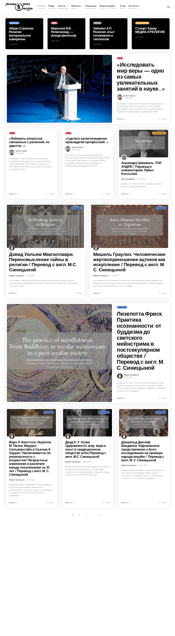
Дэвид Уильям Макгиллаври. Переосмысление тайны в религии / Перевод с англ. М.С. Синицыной (43, 261)
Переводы (14, 23)
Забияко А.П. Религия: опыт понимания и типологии (104, 33)
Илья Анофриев (128, 179)
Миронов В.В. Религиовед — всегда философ (63, 32)
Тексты (97, 23)
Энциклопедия (142, 23)
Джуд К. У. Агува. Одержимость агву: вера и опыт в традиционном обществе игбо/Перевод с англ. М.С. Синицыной (85, 449)
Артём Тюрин (129, 95)
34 (100, 515)
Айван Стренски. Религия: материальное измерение (21, 33)
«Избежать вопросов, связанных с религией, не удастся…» (29, 142)
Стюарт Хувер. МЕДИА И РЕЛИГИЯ (150, 30)
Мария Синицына (16, 275)
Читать (120, 119)
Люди (54, 23)
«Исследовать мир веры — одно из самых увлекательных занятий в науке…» (141, 76)
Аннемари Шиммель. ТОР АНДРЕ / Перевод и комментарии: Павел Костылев (141, 168)
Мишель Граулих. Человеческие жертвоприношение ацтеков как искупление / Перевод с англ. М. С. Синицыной (129, 261)
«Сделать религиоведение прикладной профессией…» (87, 140)
